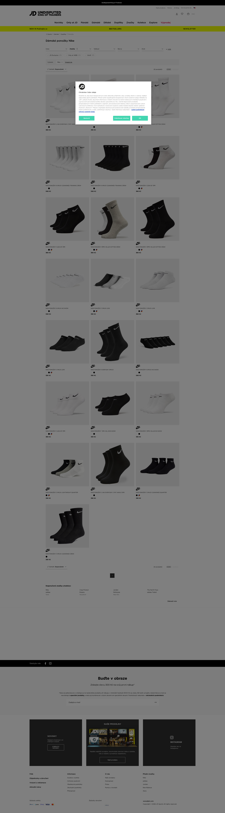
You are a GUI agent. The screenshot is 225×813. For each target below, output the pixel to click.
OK (140, 118)
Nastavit (87, 118)
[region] (113, 103)
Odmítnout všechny (121, 118)
